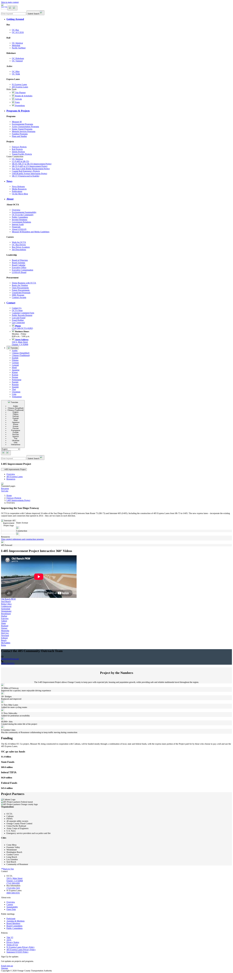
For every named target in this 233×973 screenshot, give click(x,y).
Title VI (9, 937)
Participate (10, 918)
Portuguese (16, 380)
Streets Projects (18, 152)
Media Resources (19, 189)
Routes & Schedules (23, 96)
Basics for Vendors (20, 285)
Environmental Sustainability (24, 212)
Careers (9, 904)
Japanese (15, 370)
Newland (5, 635)
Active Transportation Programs (25, 126)
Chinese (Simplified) (20, 353)
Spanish (15, 387)
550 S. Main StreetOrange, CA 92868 (20, 342)
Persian (15, 377)
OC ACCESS (18, 32)
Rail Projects (17, 149)
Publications (17, 191)
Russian (15, 384)
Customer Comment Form (23, 313)
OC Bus (15, 30)
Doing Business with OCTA (24, 283)
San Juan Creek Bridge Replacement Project (31, 169)
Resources (10, 479)
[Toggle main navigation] (12, 8)
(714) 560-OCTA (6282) (22, 327)
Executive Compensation (22, 270)
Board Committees (14, 926)
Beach (3, 640)
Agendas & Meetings (15, 921)
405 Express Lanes (20, 87)
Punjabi (15, 382)
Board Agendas (18, 262)
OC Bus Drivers (19, 245)
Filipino (15, 360)
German (15, 363)
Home (9, 495)
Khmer (15, 372)
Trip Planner (20, 92)
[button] (119, 19)
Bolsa (3, 645)
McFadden (5, 643)
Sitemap (4, 968)
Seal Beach (6, 601)
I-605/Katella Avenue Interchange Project (29, 173)
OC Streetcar (17, 43)
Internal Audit (18, 224)
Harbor (4, 616)
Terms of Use (12, 945)
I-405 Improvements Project (18, 500)
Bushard (4, 626)
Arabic (15, 350)
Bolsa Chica (6, 604)
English (15, 358)
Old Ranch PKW (8, 599)
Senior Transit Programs (22, 129)
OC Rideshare (18, 58)
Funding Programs (20, 134)
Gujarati (15, 365)
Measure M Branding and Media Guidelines (30, 232)
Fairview (5, 618)
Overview (16, 210)
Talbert (4, 621)
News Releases (18, 186)
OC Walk (16, 74)
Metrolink (16, 45)
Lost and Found (18, 318)
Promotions (20, 105)
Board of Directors (20, 260)
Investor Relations (19, 219)
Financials (16, 227)
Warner (4, 628)
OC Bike (16, 71)
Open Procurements (20, 288)
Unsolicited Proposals (21, 292)
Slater (3, 623)
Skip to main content (10, 2)
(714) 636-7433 (13, 888)
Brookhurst (6, 613)
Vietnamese (17, 397)
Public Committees (20, 217)
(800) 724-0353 (7, 663)
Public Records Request (22, 315)
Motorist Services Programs (23, 131)
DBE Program (18, 295)
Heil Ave (5, 633)
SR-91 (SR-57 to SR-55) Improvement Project (31, 164)
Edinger (4, 638)
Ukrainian (16, 392)
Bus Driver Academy (21, 247)
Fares (17, 102)
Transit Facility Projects (22, 154)
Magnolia (5, 630)
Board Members (13, 923)
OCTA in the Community (23, 215)
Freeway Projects (19, 147)
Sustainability (12, 907)
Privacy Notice (12, 942)
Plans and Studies (19, 136)
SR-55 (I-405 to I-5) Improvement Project (29, 166)
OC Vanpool (17, 61)
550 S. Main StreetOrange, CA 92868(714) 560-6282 (14, 880)
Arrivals (18, 99)
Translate (14, 348)
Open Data (11, 909)
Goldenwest (6, 606)
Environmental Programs (22, 124)
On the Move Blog (20, 194)
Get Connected (18, 322)
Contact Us (16, 308)
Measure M (17, 122)
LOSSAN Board (19, 272)
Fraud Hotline (18, 320)
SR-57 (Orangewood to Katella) (25, 176)
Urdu (14, 394)
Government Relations (21, 222)
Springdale (5, 609)
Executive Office (19, 267)
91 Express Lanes (19, 84)
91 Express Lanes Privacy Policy (20, 947)
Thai (14, 389)
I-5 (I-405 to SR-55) (20, 161)
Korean (15, 375)
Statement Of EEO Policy (17, 952)
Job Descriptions (19, 249)
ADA (8, 940)
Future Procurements (21, 290)
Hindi (14, 367)
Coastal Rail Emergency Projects (26, 171)
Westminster (6, 611)
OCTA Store (17, 310)
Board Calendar (18, 265)
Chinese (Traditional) (21, 355)
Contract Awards (19, 297)
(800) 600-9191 (13, 893)
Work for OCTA (19, 242)
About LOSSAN (19, 229)
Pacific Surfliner (19, 48)
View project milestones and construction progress (22, 539)
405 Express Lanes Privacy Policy (21, 949)
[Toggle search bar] (6, 452)
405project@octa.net (10, 659)
